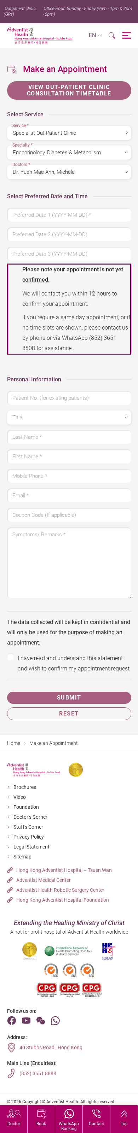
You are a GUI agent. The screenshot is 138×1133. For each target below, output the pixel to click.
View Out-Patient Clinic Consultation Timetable (69, 90)
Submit (69, 697)
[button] (95, 36)
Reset (69, 713)
